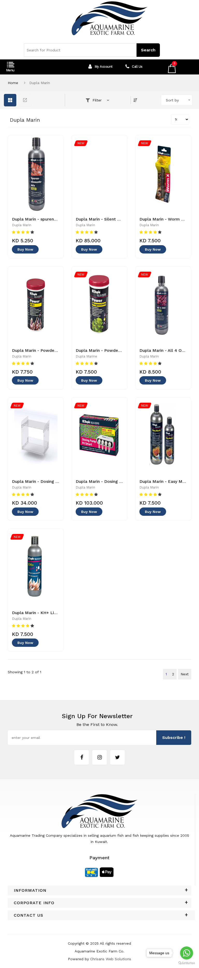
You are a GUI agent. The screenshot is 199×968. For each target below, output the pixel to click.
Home (13, 83)
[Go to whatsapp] (186, 952)
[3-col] (10, 100)
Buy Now (25, 249)
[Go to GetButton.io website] (186, 962)
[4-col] (25, 100)
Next (185, 674)
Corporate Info (34, 903)
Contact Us (28, 915)
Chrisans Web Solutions (110, 959)
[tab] (99, 890)
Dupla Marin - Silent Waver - (104, 219)
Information (30, 890)
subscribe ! (173, 737)
